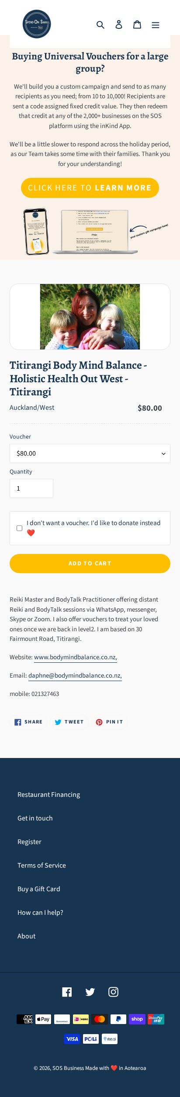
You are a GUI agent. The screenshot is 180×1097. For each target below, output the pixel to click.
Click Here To (90, 188)
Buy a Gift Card (38, 889)
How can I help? (40, 912)
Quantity (21, 471)
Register (29, 842)
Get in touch (35, 818)
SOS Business (68, 1068)
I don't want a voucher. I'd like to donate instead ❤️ (94, 528)
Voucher (20, 437)
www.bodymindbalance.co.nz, (75, 657)
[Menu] (155, 24)
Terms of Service (41, 865)
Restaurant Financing (48, 794)
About (26, 936)
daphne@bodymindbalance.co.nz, (75, 675)
